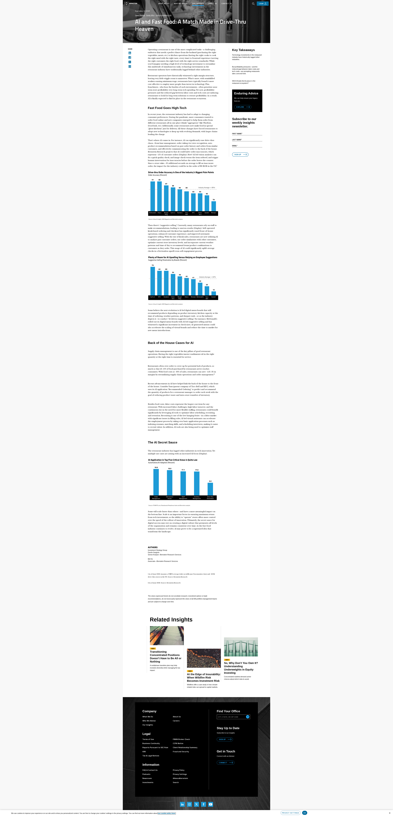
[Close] (389, 813)
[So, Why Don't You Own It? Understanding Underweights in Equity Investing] (241, 646)
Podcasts (146, 774)
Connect (223, 762)
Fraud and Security (181, 751)
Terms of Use (148, 739)
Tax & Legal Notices (150, 755)
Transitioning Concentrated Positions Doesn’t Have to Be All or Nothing (165, 656)
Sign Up (237, 154)
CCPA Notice (178, 743)
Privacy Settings (290, 813)
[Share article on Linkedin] (129, 53)
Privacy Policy (178, 770)
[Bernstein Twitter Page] (196, 804)
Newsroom (147, 778)
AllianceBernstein (180, 778)
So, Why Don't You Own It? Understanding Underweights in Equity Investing (241, 667)
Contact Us (226, 3)
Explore (240, 107)
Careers (176, 720)
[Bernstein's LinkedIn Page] (182, 804)
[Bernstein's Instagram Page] (189, 804)
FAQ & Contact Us (150, 770)
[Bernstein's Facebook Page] (203, 804)
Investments (147, 782)
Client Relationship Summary (185, 747)
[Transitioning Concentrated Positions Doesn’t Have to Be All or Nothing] (167, 635)
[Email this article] (129, 66)
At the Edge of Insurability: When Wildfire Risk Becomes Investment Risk (204, 677)
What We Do (163, 3)
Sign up (222, 739)
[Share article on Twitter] (129, 62)
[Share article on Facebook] (129, 57)
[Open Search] (253, 4)
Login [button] (261, 3)
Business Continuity (151, 743)
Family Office (150, 15)
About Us (212, 3)
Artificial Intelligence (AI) (163, 15)
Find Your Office (228, 711)
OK (304, 813)
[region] (196, 813)
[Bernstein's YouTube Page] (210, 804)
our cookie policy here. (167, 813)
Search (176, 782)
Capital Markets (140, 15)
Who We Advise (181, 3)
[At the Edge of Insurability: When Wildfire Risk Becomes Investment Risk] (204, 658)
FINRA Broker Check (181, 739)
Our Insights (198, 3)
